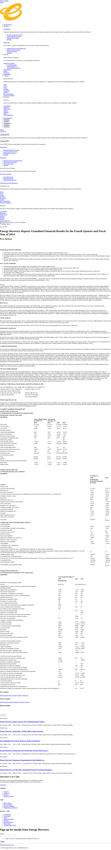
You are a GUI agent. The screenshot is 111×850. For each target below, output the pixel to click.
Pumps (5, 71)
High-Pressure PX (12, 66)
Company (6, 125)
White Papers (7, 109)
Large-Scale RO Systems (14, 36)
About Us (6, 791)
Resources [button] (6, 97)
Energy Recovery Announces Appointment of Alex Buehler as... (22, 760)
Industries (6, 119)
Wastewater (6, 42)
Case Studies (6, 106)
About (5, 84)
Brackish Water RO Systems (15, 35)
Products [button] (5, 54)
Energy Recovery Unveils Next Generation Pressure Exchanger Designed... (26, 770)
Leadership (6, 91)
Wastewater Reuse (12, 51)
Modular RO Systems (13, 38)
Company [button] (6, 76)
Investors (5, 89)
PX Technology (7, 24)
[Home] (55, 20)
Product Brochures (8, 819)
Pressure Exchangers (9, 63)
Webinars (6, 112)
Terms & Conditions (9, 95)
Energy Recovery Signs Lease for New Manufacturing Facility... (22, 722)
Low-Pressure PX (12, 65)
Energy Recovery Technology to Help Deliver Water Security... (22, 731)
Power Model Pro (8, 115)
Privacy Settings (7, 804)
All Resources (7, 814)
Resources (6, 72)
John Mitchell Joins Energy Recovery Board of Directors (20, 741)
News (5, 86)
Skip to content (4, 0)
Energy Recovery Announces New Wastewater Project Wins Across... (24, 750)
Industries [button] (6, 26)
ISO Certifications (8, 94)
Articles (5, 110)
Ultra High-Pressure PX (13, 68)
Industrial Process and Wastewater (16, 48)
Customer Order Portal (9, 825)
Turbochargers (7, 69)
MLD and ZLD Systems (13, 50)
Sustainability (7, 74)
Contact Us (3, 131)
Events (5, 87)
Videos (5, 113)
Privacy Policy (7, 803)
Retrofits (9, 39)
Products (6, 121)
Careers (5, 92)
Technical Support (8, 796)
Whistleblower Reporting (10, 807)
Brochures (6, 107)
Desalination (6, 29)
